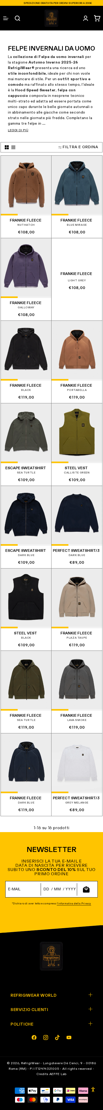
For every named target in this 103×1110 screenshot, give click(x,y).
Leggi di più (18, 130)
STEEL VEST (76, 468)
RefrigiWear (30, 1063)
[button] (97, 18)
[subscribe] (86, 889)
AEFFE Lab (58, 1074)
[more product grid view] (7, 147)
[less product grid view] (13, 147)
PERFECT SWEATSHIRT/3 (76, 551)
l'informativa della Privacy (74, 903)
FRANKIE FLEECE (25, 220)
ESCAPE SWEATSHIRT (25, 468)
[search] (17, 18)
